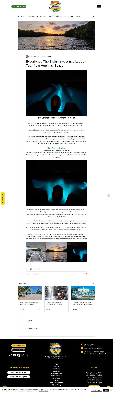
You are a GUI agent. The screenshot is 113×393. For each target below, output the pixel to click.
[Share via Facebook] (26, 269)
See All (93, 283)
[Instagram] (22, 355)
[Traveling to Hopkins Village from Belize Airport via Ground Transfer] (83, 293)
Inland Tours (56, 369)
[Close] (111, 390)
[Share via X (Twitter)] (31, 269)
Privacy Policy (56, 385)
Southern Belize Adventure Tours (61, 16)
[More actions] (86, 56)
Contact (56, 380)
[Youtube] (14, 355)
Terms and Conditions (56, 382)
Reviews (3, 198)
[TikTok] (10, 355)
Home (56, 364)
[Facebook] (18, 355)
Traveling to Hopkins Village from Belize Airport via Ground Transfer (83, 303)
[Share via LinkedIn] (35, 269)
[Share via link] (39, 269)
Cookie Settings (96, 390)
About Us (56, 366)
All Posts (21, 16)
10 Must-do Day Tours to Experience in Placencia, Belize (54, 303)
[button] (18, 6)
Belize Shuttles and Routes (36, 16)
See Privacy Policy (43, 391)
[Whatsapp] (26, 355)
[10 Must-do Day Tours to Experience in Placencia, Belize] (56, 293)
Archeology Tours (56, 376)
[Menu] (99, 6)
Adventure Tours (56, 373)
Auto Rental (56, 378)
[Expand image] (36, 252)
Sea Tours (56, 371)
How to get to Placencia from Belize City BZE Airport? (29, 303)
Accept (106, 390)
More (78, 16)
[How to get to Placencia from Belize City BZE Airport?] (30, 293)
